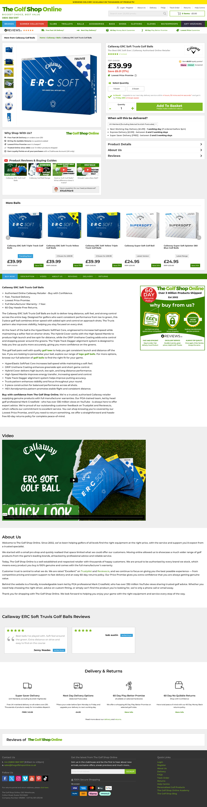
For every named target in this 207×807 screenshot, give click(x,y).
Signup (130, 771)
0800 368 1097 (10, 17)
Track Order (175, 8)
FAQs (163, 8)
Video (43, 276)
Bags (112, 24)
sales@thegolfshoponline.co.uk (20, 765)
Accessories (96, 24)
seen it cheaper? (24, 144)
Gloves (151, 24)
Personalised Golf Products (171, 787)
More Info (129, 712)
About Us (115, 150)
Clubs (53, 24)
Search (164, 13)
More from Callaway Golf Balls (19, 37)
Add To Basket (169, 106)
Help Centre (163, 784)
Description (27, 276)
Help (200, 8)
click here (44, 787)
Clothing (136, 24)
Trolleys (67, 24)
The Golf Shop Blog (167, 793)
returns (118, 719)
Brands (9, 24)
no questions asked (27, 141)
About (141, 8)
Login (122, 8)
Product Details (119, 144)
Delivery (153, 8)
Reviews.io (103, 571)
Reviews (114, 155)
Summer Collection (32, 24)
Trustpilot (86, 571)
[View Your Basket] (187, 13)
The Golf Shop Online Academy (173, 790)
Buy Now (10, 276)
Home (42, 38)
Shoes (122, 24)
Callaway (51, 38)
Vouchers (193, 24)
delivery (107, 719)
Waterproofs (169, 24)
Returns (187, 8)
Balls (80, 24)
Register (129, 8)
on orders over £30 (25, 137)
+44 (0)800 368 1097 (14, 762)
